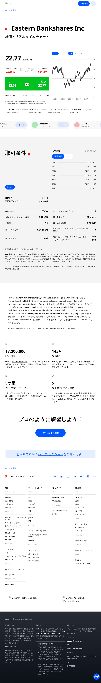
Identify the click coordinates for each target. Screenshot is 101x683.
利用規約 (53, 631)
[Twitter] (68, 476)
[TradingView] (94, 476)
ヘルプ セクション (50, 454)
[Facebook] (55, 476)
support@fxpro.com (74, 641)
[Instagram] (88, 476)
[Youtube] (74, 476)
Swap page (25, 70)
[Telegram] (81, 476)
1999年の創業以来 (19, 361)
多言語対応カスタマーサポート (29, 393)
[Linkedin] (61, 476)
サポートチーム (72, 631)
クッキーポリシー (53, 633)
